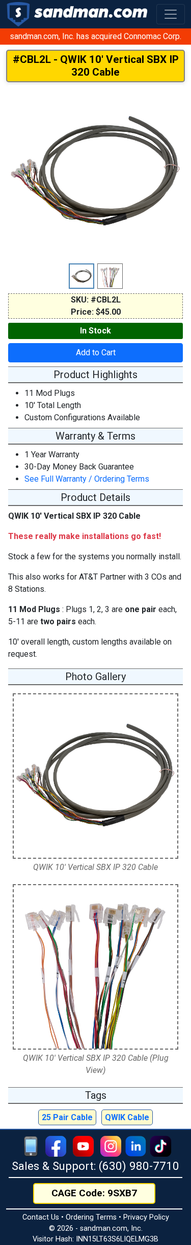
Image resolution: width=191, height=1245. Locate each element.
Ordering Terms (91, 1217)
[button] (170, 14)
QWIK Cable (127, 1117)
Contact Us (40, 1217)
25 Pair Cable (67, 1117)
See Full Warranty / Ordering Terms (86, 479)
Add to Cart (96, 352)
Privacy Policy (146, 1217)
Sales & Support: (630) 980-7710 (95, 1165)
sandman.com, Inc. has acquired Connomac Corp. (95, 36)
